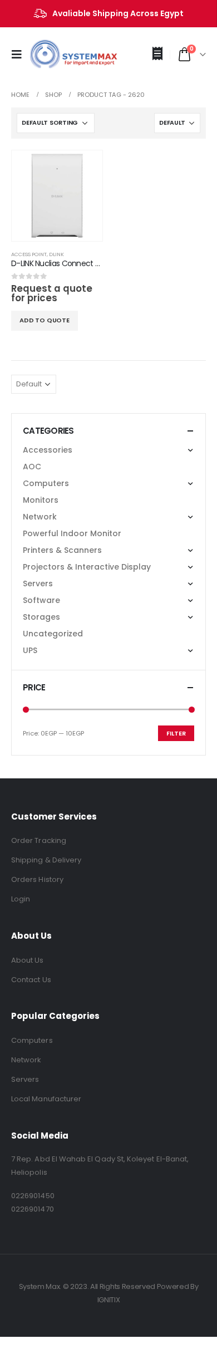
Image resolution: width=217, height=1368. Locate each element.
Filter (176, 733)
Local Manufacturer (46, 1099)
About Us (27, 960)
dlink (56, 254)
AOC (32, 466)
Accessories (47, 449)
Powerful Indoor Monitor (72, 533)
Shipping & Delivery (46, 860)
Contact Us (31, 979)
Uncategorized (53, 633)
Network (40, 516)
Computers (46, 483)
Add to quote (44, 320)
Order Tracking (38, 840)
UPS (30, 650)
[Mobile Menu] (20, 54)
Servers (38, 583)
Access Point (29, 254)
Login (20, 899)
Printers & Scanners (62, 550)
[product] (57, 195)
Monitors (40, 500)
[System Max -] (56, 54)
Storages (41, 616)
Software (41, 600)
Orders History (37, 879)
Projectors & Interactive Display (87, 566)
